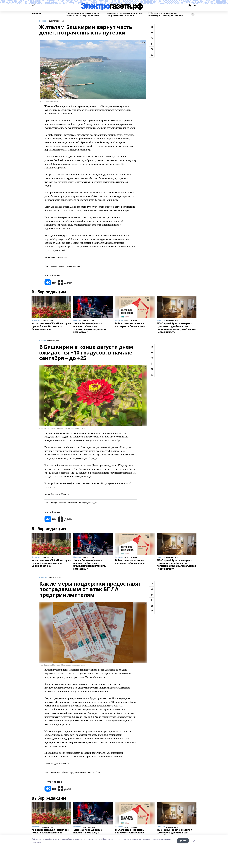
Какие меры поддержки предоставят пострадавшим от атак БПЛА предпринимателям (125, 14)
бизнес (65, 772)
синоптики (72, 503)
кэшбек (54, 266)
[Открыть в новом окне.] (50, 282)
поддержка (55, 772)
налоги (91, 772)
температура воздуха (88, 503)
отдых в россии (73, 266)
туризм (62, 266)
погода (54, 503)
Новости (43, 21)
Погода (42, 341)
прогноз (62, 503)
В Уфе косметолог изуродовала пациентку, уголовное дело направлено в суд (167, 14)
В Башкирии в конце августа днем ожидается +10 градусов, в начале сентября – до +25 (82, 14)
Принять (183, 840)
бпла (98, 772)
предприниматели (78, 772)
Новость (37, 13)
